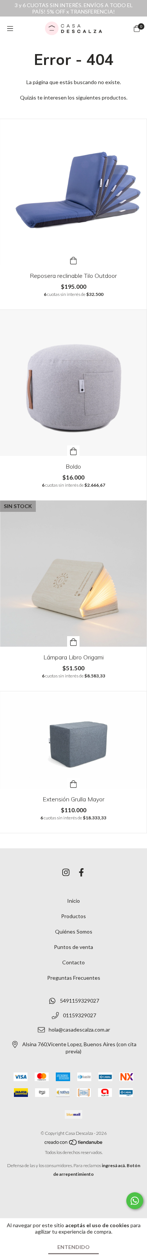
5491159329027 (79, 1000)
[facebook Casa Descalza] (81, 872)
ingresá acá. (114, 1165)
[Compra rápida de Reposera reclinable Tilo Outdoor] (73, 260)
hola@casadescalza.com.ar (79, 1030)
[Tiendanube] (74, 1143)
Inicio (73, 900)
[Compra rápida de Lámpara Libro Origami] (73, 641)
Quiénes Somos (73, 931)
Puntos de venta (73, 947)
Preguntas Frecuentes (73, 977)
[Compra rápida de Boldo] (73, 450)
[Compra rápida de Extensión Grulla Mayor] (73, 783)
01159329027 (79, 1015)
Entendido (73, 1247)
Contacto (73, 962)
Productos (73, 916)
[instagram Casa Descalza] (66, 872)
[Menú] (10, 28)
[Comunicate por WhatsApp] (134, 1200)
